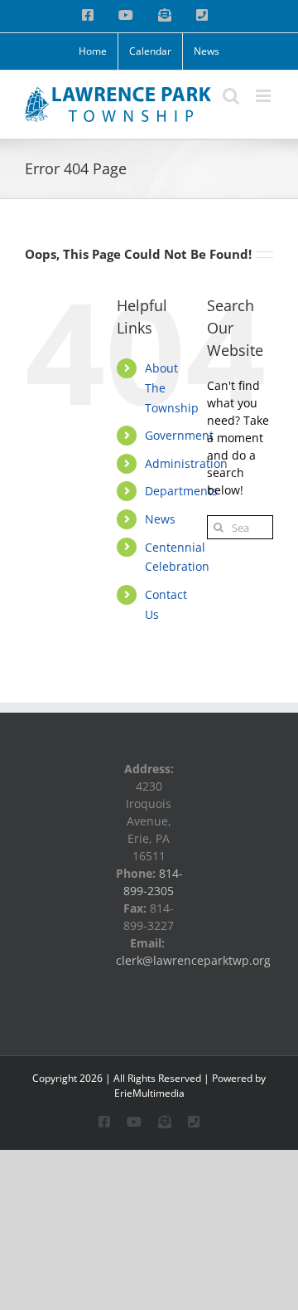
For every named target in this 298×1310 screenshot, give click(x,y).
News (160, 519)
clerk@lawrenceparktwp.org (193, 960)
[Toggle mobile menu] (264, 96)
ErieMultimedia (149, 1093)
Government (179, 435)
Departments (181, 491)
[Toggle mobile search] (231, 96)
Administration (186, 463)
